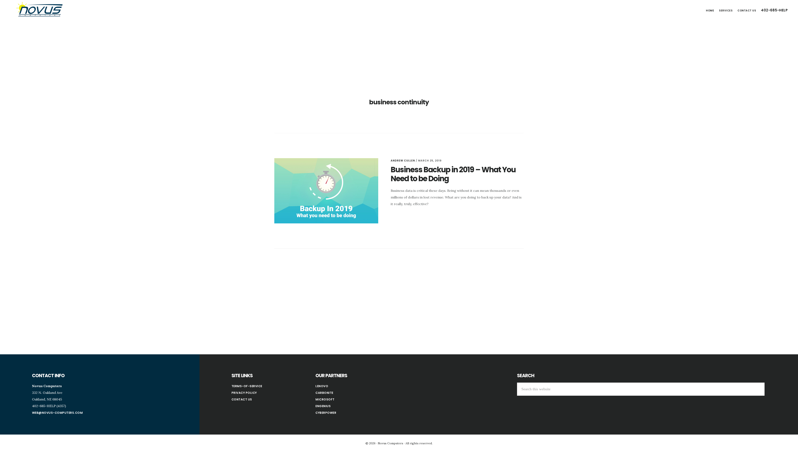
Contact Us (242, 399)
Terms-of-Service (247, 386)
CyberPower (325, 413)
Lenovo (321, 386)
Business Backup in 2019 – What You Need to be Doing (453, 174)
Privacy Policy (244, 393)
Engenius (323, 406)
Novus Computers (39, 9)
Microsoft (325, 399)
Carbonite (324, 393)
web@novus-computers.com (57, 413)
